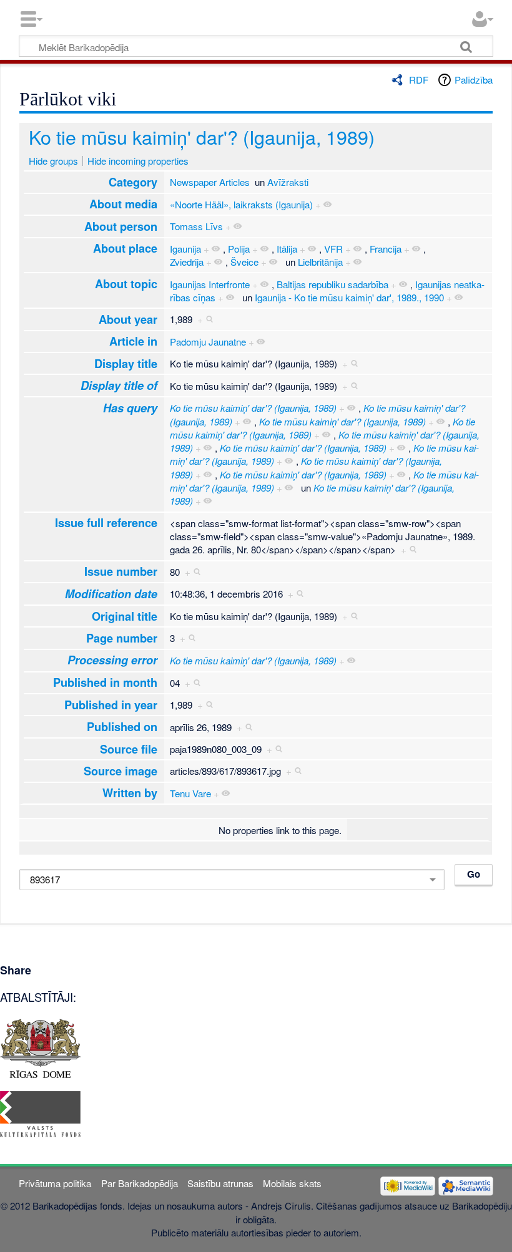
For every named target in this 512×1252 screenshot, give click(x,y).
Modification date (111, 594)
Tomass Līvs (196, 226)
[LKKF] (40, 1112)
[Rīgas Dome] (40, 1046)
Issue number (120, 571)
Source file (128, 748)
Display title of (119, 385)
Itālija (287, 248)
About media (123, 203)
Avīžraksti (287, 181)
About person (120, 226)
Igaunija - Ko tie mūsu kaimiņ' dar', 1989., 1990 (349, 297)
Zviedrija (187, 261)
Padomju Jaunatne (208, 341)
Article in (133, 340)
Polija (239, 248)
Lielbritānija (320, 261)
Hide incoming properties (138, 160)
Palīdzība (474, 79)
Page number (121, 637)
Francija (385, 248)
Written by (129, 792)
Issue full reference (106, 522)
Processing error (112, 660)
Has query (130, 408)
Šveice (244, 261)
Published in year (110, 704)
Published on (122, 726)
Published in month (105, 682)
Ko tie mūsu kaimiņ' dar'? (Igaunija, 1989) (202, 136)
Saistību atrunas (220, 1183)
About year (128, 319)
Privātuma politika (55, 1183)
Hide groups (53, 160)
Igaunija (185, 248)
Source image (120, 770)
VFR (333, 248)
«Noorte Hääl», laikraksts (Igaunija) (241, 204)
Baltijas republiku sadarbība (332, 284)
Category (133, 181)
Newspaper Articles (210, 181)
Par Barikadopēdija (139, 1183)
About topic (126, 283)
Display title (125, 363)
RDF (418, 79)
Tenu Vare (190, 793)
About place (125, 248)
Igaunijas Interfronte (210, 284)
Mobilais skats (292, 1183)
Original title (124, 616)
